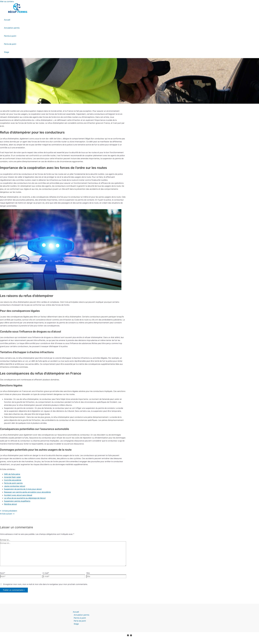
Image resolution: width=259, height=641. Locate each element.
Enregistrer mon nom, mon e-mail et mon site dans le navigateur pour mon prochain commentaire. (45, 584)
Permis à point (10, 36)
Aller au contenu (7, 1)
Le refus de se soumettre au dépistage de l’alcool (25, 498)
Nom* (2, 573)
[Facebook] (128, 636)
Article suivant (7, 514)
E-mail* (46, 573)
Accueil (7, 20)
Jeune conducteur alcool (14, 486)
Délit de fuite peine (12, 474)
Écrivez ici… (5, 540)
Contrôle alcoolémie (12, 480)
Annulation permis (12, 28)
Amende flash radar (12, 477)
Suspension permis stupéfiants (17, 501)
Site (88, 573)
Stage (6, 52)
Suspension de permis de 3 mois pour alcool (23, 489)
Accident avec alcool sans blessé (18, 495)
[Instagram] (131, 636)
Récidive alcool (10, 504)
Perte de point (10, 44)
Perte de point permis (13, 483)
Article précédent (8, 511)
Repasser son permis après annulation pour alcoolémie (27, 492)
